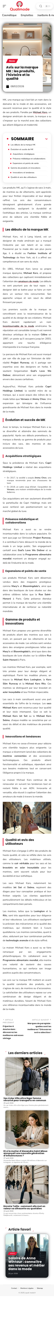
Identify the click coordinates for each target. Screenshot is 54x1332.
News (12, 61)
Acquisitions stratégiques (23, 154)
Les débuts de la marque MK (23, 144)
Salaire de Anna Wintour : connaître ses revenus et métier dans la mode (26, 1263)
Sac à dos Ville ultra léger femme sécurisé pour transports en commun (24, 1099)
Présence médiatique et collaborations (29, 158)
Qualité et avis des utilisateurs (24, 177)
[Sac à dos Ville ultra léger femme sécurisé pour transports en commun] (27, 1077)
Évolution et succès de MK (22, 149)
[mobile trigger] (5, 6)
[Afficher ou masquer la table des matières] (40, 138)
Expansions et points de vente (26, 163)
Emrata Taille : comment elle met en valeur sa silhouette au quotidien (24, 1207)
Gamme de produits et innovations (25, 168)
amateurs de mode (28, 281)
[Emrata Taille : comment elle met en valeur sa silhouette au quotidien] (27, 1185)
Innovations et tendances (23, 172)
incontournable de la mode (18, 326)
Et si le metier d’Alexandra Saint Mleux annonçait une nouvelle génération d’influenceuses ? (25, 1153)
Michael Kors (40, 112)
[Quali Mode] (19, 6)
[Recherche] (41, 6)
